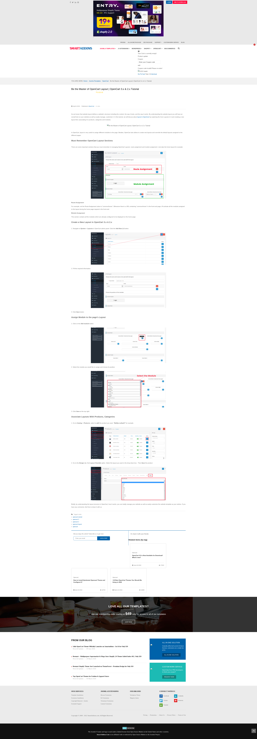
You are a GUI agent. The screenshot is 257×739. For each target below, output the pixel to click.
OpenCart (105, 81)
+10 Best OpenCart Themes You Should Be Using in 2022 (127, 581)
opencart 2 (76, 522)
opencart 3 (76, 519)
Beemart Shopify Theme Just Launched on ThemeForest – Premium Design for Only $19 (103, 666)
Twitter (165, 700)
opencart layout (77, 524)
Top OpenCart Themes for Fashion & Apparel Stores (91, 676)
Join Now (128, 622)
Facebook (166, 696)
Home (85, 81)
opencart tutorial (77, 517)
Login (169, 2)
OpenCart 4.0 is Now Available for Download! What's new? (147, 556)
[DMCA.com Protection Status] (128, 728)
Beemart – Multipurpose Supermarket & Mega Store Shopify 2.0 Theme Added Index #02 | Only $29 (107, 656)
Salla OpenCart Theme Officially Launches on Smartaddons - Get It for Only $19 (100, 646)
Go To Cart (141, 74)
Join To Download (180, 2)
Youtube (165, 705)
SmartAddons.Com (103, 734)
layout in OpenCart (143, 117)
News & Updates (78, 649)
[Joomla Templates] (81, 48)
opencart (75, 526)
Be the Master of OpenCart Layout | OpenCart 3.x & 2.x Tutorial (105, 89)
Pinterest (180, 700)
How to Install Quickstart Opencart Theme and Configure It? (89, 581)
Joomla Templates (95, 81)
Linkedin (180, 696)
